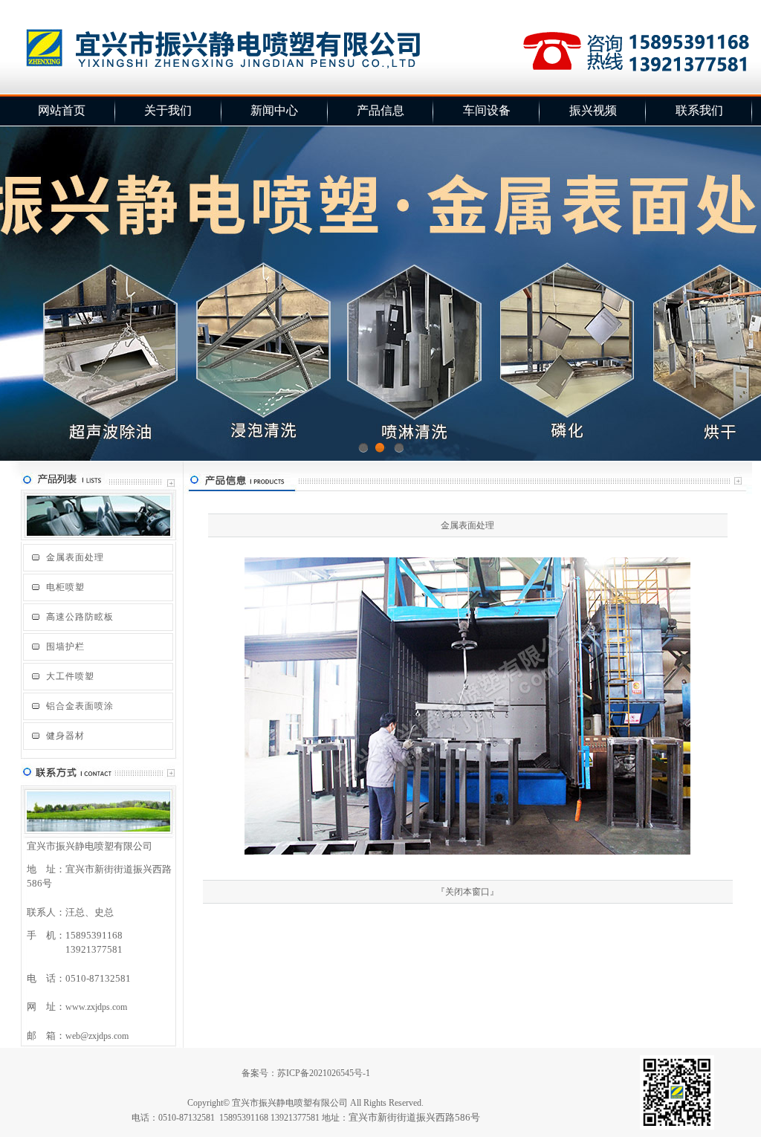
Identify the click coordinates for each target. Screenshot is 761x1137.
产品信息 (380, 110)
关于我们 (168, 110)
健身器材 (65, 736)
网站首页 (61, 110)
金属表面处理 (75, 557)
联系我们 (699, 110)
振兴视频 (593, 110)
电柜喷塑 (65, 587)
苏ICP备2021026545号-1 (323, 1073)
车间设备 (487, 110)
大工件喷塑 (70, 676)
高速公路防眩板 (80, 617)
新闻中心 (274, 110)
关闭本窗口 (467, 892)
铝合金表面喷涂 (80, 706)
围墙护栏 (65, 646)
